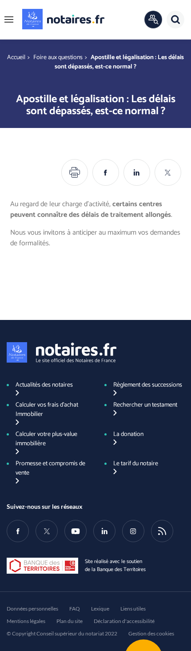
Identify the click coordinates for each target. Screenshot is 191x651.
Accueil (16, 57)
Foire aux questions (58, 57)
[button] (9, 19)
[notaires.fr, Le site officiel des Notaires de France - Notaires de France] (61, 352)
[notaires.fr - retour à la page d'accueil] (63, 19)
